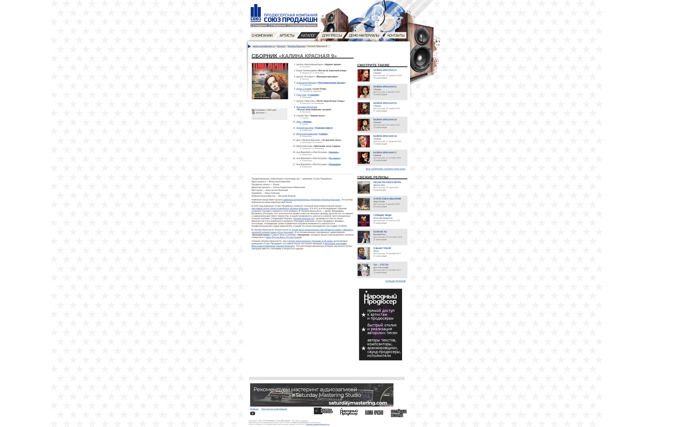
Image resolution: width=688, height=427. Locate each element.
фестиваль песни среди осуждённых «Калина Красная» (280, 208)
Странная (313, 95)
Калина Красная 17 (385, 152)
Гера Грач (301, 95)
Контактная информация (274, 409)
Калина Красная (296, 46)
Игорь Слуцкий (303, 89)
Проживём (334, 164)
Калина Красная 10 (304, 218)
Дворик (307, 122)
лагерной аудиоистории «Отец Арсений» (273, 232)
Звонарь (333, 152)
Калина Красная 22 (385, 70)
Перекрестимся (323, 128)
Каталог (281, 46)
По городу (334, 158)
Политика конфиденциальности (317, 424)
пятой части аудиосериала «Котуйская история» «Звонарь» (322, 230)
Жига (299, 122)
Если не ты (380, 232)
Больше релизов (396, 281)
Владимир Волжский (306, 107)
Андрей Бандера (305, 128)
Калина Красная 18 (385, 136)
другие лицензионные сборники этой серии (310, 241)
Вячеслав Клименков (306, 134)
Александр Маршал (306, 82)
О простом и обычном (387, 199)
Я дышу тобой (382, 248)
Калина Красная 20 (385, 103)
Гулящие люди (382, 215)
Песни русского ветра (387, 182)
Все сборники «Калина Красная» (386, 169)
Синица (323, 134)
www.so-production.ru (264, 46)
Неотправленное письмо (331, 82)
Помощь (254, 409)
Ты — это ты (380, 264)
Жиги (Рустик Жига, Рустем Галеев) (284, 237)
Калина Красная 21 (385, 86)
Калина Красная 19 (385, 119)
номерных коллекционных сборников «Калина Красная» (311, 199)
